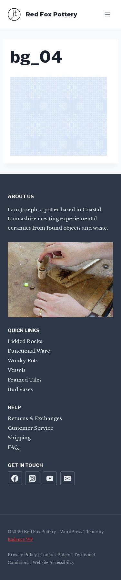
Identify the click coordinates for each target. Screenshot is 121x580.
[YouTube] (50, 478)
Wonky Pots (23, 360)
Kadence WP (20, 539)
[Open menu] (107, 14)
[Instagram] (32, 478)
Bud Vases (20, 389)
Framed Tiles (25, 380)
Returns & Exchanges (35, 418)
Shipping (19, 438)
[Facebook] (15, 478)
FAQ (13, 447)
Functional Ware (29, 351)
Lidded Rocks (25, 341)
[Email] (67, 478)
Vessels (16, 370)
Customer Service (30, 428)
